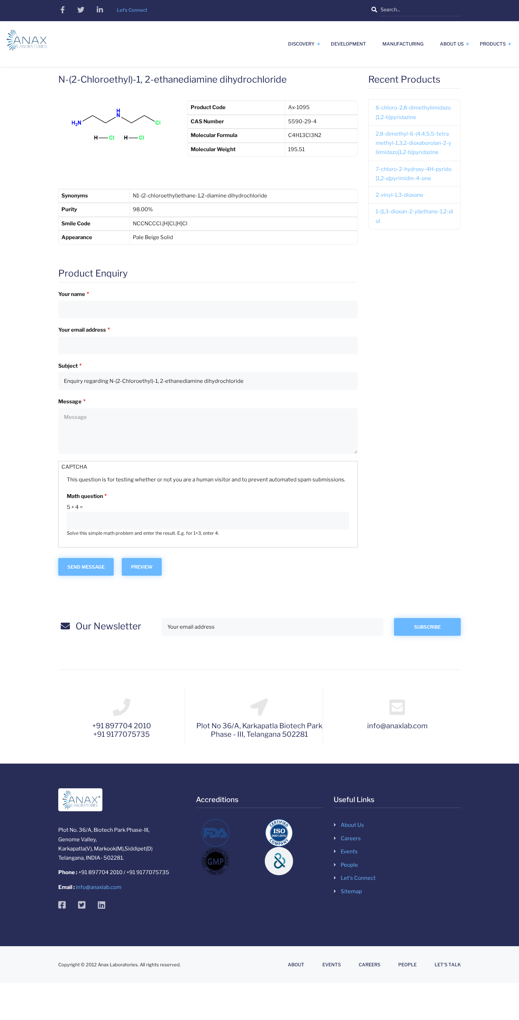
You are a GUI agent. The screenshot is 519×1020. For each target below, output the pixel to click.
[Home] (26, 43)
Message (70, 401)
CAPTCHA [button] (74, 467)
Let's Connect (358, 878)
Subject (68, 366)
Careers (351, 838)
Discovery (301, 44)
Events (349, 851)
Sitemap (351, 891)
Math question (85, 496)
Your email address (82, 330)
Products (493, 44)
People (349, 865)
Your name (71, 294)
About (296, 964)
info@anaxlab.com (98, 887)
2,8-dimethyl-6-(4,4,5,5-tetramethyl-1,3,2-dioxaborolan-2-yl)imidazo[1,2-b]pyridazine (413, 143)
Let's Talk (448, 964)
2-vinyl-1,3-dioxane (399, 195)
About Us (452, 44)
